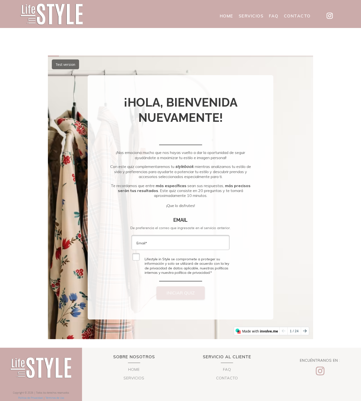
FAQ (273, 16)
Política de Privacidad (30, 398)
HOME (226, 16)
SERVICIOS (251, 16)
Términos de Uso (54, 398)
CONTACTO (297, 16)
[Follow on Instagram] (330, 16)
